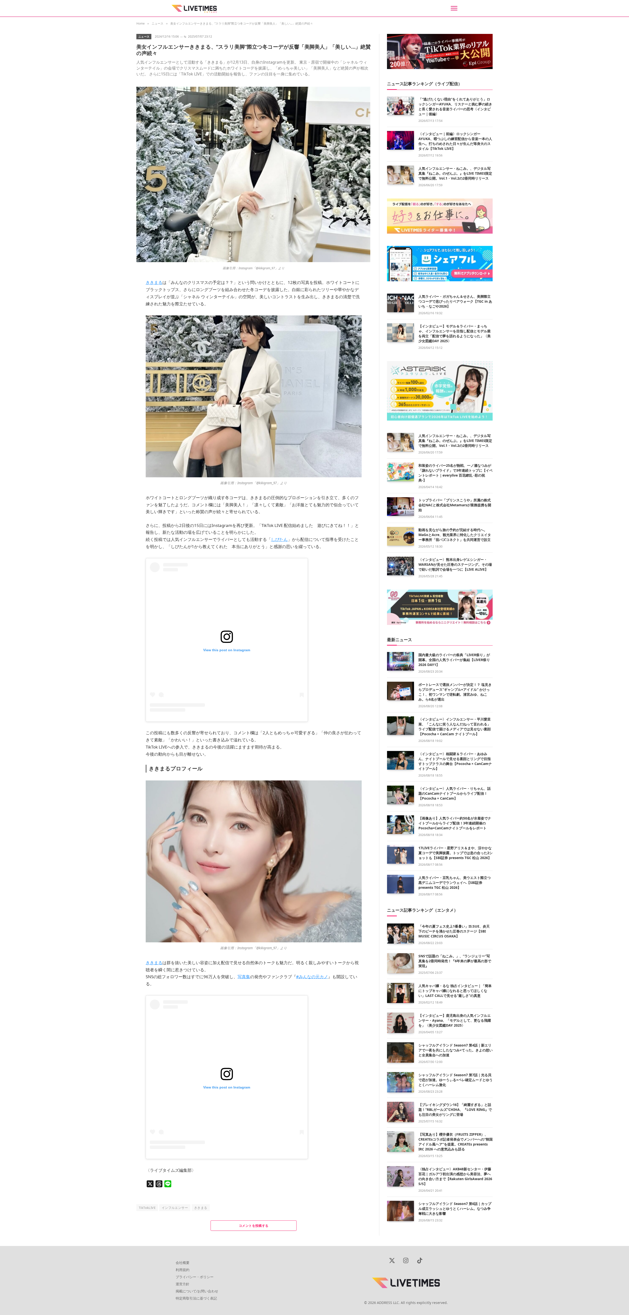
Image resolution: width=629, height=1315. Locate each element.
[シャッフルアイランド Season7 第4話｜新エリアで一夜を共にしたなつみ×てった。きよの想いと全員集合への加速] (400, 1052)
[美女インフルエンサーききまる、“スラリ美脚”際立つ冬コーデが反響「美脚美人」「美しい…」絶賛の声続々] (253, 260)
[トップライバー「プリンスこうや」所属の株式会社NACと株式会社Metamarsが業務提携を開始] (400, 506)
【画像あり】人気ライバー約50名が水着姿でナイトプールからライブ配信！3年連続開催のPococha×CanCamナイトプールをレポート (454, 823)
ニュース (143, 36)
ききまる (200, 1207)
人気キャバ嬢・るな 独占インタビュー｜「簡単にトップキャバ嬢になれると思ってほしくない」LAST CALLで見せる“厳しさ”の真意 (455, 990)
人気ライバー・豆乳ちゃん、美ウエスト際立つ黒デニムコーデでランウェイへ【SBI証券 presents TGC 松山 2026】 (454, 882)
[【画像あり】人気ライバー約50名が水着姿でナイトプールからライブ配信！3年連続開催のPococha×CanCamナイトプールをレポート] (400, 824)
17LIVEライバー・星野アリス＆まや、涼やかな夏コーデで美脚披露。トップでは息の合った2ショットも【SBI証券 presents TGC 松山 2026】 (455, 853)
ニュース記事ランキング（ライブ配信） (424, 83)
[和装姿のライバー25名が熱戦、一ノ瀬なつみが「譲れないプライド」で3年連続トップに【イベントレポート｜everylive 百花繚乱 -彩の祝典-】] (400, 472)
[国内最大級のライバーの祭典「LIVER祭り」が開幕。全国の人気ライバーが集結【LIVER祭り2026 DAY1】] (400, 661)
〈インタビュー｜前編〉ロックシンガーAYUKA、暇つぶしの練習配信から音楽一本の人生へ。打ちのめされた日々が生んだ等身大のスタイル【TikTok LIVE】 (455, 141)
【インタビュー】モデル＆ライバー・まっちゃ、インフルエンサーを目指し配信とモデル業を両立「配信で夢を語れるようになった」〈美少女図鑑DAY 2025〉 (454, 333)
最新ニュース (399, 639)
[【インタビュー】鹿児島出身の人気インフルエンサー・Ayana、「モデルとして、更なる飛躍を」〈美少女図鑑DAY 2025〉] (400, 1023)
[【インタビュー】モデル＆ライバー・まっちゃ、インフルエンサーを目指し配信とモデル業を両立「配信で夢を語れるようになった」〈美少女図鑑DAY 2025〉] (400, 332)
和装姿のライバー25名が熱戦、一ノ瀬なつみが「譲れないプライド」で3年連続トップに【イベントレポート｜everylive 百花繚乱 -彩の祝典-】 (455, 472)
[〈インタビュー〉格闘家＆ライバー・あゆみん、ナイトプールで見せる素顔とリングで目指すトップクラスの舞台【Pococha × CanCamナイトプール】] (400, 760)
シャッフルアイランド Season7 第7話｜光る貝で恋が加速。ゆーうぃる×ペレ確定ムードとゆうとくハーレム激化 (455, 1080)
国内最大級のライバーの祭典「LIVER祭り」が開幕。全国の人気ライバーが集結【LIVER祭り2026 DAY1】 (454, 659)
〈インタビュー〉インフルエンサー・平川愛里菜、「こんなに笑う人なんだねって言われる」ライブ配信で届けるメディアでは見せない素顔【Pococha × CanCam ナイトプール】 (454, 726)
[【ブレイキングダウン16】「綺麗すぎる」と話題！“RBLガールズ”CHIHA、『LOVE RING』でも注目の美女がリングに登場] (400, 1112)
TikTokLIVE (147, 1207)
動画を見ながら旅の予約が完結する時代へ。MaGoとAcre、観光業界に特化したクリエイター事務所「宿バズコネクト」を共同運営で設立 (454, 534)
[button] (453, 8)
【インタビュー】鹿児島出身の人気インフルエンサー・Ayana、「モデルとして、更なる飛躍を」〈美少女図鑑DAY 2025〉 (454, 1020)
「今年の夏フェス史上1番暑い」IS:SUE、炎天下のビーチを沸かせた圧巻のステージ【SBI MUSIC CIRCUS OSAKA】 (454, 931)
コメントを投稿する (254, 1225)
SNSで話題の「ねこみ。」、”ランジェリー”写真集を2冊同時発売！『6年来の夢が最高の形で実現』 (454, 961)
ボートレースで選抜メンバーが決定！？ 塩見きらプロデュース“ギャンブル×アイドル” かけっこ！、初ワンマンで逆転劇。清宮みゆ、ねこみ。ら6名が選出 (455, 692)
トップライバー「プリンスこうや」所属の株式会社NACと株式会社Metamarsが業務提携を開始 (454, 505)
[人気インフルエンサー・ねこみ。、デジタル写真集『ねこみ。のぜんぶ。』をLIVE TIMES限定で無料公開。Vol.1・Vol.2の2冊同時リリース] (400, 175)
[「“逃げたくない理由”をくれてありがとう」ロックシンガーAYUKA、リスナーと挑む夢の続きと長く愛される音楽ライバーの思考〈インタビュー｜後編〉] (400, 105)
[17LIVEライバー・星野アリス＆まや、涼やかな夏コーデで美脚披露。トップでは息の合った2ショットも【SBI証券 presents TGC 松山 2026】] (400, 854)
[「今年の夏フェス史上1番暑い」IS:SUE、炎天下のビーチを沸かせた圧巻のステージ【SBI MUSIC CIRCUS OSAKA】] (400, 933)
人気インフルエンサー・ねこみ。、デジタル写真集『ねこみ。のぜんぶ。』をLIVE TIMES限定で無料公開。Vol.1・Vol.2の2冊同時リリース (455, 173)
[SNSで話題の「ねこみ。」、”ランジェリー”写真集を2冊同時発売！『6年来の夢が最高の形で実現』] (400, 963)
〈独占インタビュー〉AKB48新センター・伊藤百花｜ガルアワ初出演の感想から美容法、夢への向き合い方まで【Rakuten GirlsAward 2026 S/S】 (455, 1176)
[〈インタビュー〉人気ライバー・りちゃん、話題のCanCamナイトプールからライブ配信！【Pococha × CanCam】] (400, 795)
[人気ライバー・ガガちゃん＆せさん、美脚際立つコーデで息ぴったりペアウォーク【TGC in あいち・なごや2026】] (400, 303)
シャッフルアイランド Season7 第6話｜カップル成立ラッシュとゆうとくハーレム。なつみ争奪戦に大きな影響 (454, 1208)
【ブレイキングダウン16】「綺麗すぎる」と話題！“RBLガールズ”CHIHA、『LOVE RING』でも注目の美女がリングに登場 (455, 1109)
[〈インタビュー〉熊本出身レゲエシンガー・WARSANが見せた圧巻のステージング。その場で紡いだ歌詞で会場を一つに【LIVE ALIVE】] (400, 566)
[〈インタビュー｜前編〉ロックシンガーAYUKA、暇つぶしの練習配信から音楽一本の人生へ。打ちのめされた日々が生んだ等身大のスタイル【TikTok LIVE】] (400, 140)
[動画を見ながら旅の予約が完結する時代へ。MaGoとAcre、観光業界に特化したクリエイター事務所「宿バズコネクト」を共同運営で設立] (400, 536)
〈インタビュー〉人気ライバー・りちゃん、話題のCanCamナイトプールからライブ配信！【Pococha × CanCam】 (454, 793)
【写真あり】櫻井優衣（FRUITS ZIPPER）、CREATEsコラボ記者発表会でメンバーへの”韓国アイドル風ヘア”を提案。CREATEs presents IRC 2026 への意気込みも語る (455, 1141)
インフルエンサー (175, 1207)
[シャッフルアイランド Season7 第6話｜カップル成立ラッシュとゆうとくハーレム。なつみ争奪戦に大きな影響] (400, 1211)
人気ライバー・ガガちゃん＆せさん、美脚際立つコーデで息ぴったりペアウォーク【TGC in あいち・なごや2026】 (455, 301)
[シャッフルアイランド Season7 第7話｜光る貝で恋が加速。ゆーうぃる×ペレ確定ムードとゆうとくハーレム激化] (400, 1082)
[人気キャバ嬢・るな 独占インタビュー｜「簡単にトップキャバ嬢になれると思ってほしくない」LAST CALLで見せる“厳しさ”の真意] (400, 993)
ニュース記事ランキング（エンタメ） (422, 910)
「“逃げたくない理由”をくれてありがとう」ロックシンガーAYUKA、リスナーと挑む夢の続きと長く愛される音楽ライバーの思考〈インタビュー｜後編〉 (455, 106)
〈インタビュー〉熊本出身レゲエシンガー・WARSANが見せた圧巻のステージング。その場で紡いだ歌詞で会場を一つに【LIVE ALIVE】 (455, 564)
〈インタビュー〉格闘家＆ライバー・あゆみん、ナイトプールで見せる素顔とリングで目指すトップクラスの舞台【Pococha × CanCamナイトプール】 (455, 761)
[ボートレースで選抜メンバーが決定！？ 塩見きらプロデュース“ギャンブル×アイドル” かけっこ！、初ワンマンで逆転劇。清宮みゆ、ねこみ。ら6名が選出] (400, 691)
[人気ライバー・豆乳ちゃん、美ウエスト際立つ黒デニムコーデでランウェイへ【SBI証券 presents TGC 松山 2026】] (400, 884)
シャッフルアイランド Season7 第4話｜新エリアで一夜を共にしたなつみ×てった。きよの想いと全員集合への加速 (455, 1050)
